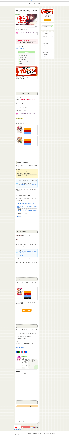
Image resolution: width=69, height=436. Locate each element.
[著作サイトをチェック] (22, 367)
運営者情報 (29, 433)
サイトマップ (39, 433)
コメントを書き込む (27, 406)
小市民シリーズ (18, 371)
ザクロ (23, 358)
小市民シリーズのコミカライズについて (25, 61)
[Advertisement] (27, 85)
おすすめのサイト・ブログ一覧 (50, 433)
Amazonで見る (27, 292)
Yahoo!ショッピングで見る (27, 144)
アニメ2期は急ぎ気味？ (23, 59)
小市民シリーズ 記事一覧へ (20, 48)
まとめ (21, 63)
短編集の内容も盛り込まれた (23, 57)
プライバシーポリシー (34, 433)
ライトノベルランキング (17, 429)
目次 (26, 52)
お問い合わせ (43, 433)
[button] (52, 26)
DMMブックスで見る (27, 298)
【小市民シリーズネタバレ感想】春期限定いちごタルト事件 (27, 203)
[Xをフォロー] (23, 367)
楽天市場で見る (27, 294)
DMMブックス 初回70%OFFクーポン (32, 0)
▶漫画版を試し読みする (27, 310)
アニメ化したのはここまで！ (24, 55)
